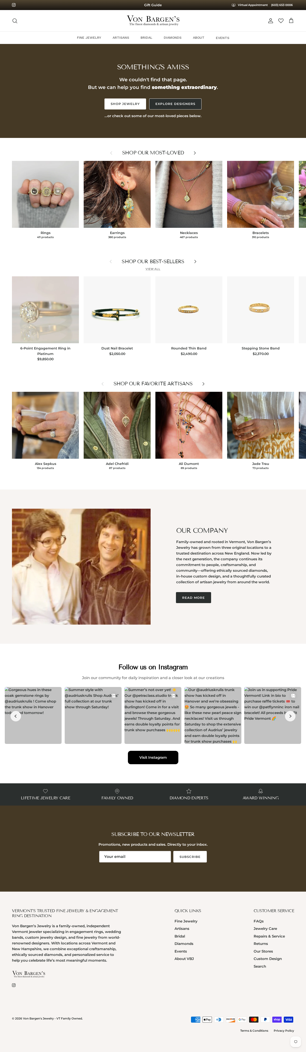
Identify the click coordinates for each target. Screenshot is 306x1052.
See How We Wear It (153, 5)
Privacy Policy (284, 1030)
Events (181, 951)
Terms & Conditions (254, 1030)
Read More (193, 598)
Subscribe (190, 857)
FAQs (259, 921)
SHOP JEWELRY (125, 104)
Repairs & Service (269, 936)
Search (260, 966)
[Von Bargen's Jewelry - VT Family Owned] (153, 21)
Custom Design (268, 958)
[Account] (269, 21)
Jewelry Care (265, 928)
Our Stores (263, 951)
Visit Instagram (153, 757)
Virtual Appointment (252, 5)
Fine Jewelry (186, 921)
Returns (261, 943)
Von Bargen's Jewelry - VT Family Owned (52, 1018)
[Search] (15, 21)
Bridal (180, 936)
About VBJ (184, 958)
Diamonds (184, 943)
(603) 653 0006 (282, 5)
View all (153, 269)
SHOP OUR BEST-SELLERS (153, 262)
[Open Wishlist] (281, 20)
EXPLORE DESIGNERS (175, 104)
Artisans (182, 928)
